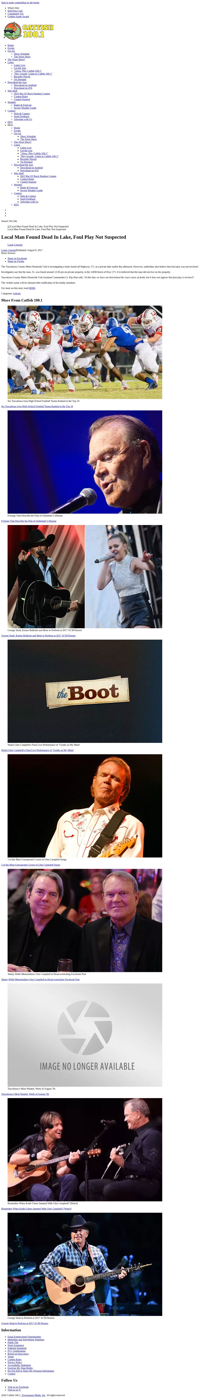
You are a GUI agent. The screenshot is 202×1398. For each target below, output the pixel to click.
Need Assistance (16, 1345)
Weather (12, 102)
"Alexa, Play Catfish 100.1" (28, 71)
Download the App (17, 82)
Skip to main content (11, 2)
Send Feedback (21, 116)
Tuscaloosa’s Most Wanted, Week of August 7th (25, 1094)
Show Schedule (22, 53)
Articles (17, 293)
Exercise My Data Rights (20, 1368)
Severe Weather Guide (25, 108)
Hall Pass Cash (15, 10)
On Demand (20, 79)
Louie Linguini (8, 250)
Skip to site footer (30, 2)
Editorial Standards (17, 1348)
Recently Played (22, 76)
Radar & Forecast (22, 105)
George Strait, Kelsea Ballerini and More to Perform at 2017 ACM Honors (38, 635)
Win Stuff (12, 90)
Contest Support (22, 99)
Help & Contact (22, 113)
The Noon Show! (16, 59)
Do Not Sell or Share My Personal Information (31, 1371)
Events (11, 48)
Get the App (20, 68)
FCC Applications (17, 1351)
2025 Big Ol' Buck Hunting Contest (32, 93)
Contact (11, 110)
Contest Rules (21, 96)
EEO (10, 122)
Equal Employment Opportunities (24, 1336)
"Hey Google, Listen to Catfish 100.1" (33, 73)
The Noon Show (22, 56)
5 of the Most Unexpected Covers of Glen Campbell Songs (30, 864)
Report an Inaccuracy (18, 1353)
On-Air (11, 51)
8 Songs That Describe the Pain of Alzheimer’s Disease (28, 521)
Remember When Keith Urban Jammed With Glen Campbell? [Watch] (36, 1208)
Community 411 (16, 13)
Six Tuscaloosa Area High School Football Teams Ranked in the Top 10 (37, 406)
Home (11, 45)
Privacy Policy (15, 1362)
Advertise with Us (23, 119)
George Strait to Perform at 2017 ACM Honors (24, 1323)
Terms (11, 1356)
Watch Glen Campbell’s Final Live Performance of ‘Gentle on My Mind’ (37, 750)
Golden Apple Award (18, 16)
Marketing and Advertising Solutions (26, 1339)
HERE (32, 288)
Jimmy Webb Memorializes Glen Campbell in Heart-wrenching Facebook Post (40, 979)
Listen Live (19, 65)
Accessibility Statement (19, 1365)
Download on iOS (23, 88)
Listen (11, 62)
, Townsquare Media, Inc (32, 1395)
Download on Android (25, 85)
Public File (13, 1342)
